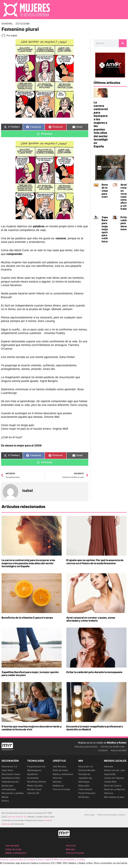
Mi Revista (83, 797)
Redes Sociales (35, 785)
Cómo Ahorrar (85, 789)
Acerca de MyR (118, 750)
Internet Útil (33, 793)
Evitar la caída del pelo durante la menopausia (94, 672)
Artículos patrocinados (86, 746)
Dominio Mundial (86, 770)
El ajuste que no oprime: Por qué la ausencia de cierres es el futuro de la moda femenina (94, 562)
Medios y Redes (116, 742)
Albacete (108, 766)
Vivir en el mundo (61, 789)
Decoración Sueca (11, 774)
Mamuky (57, 781)
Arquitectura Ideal (11, 778)
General (7, 23)
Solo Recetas (59, 766)
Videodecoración (10, 781)
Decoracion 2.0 (9, 766)
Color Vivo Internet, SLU (17, 817)
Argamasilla (110, 774)
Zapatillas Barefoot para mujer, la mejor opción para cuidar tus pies (30, 674)
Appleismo (32, 774)
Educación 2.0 (85, 766)
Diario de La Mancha (114, 789)
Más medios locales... (115, 797)
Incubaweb (33, 778)
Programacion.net (36, 766)
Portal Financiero (86, 793)
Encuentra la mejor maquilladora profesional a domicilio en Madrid (94, 728)
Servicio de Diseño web (113, 746)
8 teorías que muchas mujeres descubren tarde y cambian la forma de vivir (32, 728)
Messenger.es (34, 770)
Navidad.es (84, 774)
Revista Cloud (34, 789)
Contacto (103, 750)
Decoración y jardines (13, 793)
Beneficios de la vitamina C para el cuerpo (27, 617)
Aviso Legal (89, 814)
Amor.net (57, 778)
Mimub (5, 797)
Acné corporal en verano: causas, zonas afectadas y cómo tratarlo (90, 619)
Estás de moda (60, 770)
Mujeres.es (58, 785)
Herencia (108, 793)
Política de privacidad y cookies (111, 814)
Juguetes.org (85, 778)
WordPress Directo (36, 781)
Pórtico (5, 800)
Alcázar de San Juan (114, 770)
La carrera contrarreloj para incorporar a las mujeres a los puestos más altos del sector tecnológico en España (28, 563)
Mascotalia (83, 785)
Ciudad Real (110, 781)
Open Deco (7, 770)
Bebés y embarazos (63, 774)
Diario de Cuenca (112, 785)
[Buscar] (123, 43)
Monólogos (83, 781)
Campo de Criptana (114, 778)
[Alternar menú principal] (121, 9)
